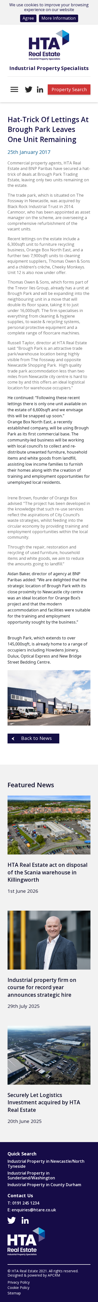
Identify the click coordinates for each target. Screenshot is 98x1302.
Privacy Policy (19, 1282)
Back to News (36, 738)
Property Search (69, 89)
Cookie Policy (18, 1288)
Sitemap (14, 1293)
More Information (58, 18)
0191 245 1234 (25, 1203)
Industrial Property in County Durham (44, 1184)
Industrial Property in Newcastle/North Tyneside (46, 1164)
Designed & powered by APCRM (34, 1275)
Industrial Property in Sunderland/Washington (31, 1175)
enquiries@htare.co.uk (34, 1210)
